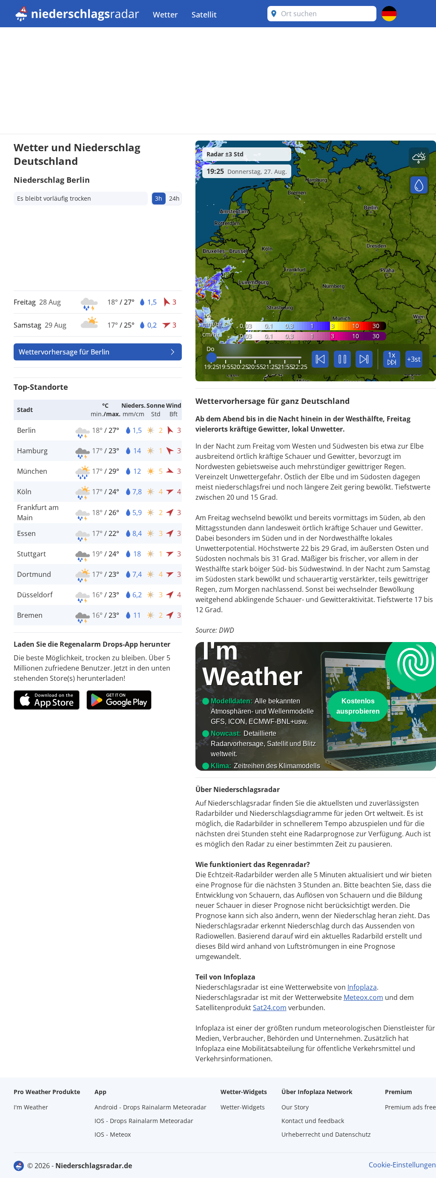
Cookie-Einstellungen (402, 1164)
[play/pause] (342, 359)
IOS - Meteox (113, 1134)
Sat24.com (270, 1007)
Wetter (165, 14)
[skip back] (320, 359)
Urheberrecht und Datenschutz (326, 1134)
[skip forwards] (364, 359)
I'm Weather (31, 1107)
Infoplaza (362, 987)
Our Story (295, 1107)
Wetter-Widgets (243, 1107)
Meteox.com (363, 997)
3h (158, 198)
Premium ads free (410, 1107)
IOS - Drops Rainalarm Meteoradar (144, 1121)
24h (174, 198)
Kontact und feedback (312, 1121)
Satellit (204, 14)
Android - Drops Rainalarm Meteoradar (151, 1107)
